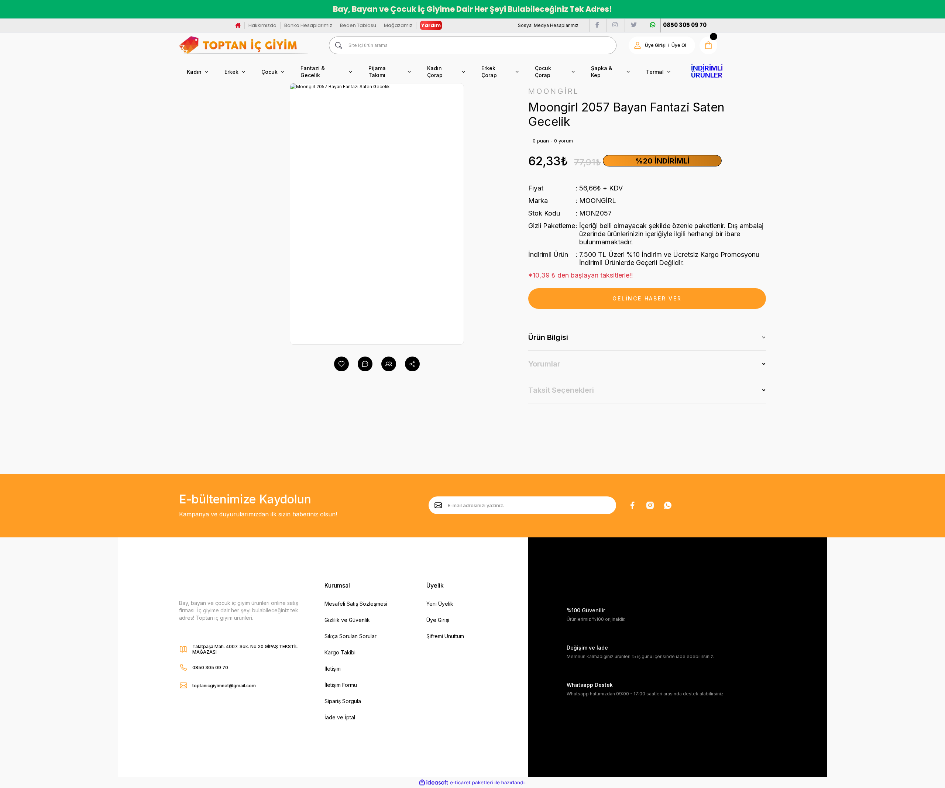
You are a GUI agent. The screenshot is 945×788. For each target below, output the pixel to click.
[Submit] (438, 505)
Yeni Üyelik (439, 604)
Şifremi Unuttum (445, 636)
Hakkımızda (262, 25)
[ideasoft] (434, 783)
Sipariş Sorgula (342, 701)
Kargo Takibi (339, 652)
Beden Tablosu (358, 25)
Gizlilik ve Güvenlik (347, 620)
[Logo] (243, 45)
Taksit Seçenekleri (561, 390)
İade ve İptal (339, 717)
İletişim (332, 668)
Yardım (431, 25)
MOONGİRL (597, 200)
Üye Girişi (655, 45)
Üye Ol (678, 45)
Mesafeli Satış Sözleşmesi (355, 604)
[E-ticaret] (471, 783)
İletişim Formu (340, 685)
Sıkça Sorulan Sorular (350, 636)
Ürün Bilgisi (548, 337)
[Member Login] (637, 45)
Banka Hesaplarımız (308, 25)
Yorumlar (544, 363)
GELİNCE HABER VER (647, 298)
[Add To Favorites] (341, 364)
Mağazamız (398, 25)
